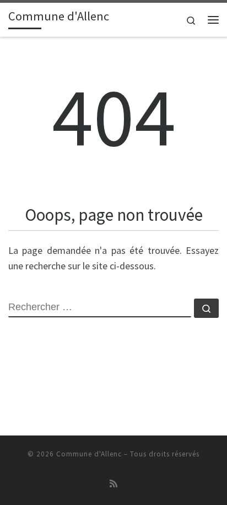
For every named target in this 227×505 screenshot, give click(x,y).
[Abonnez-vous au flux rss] (113, 484)
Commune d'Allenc (89, 454)
